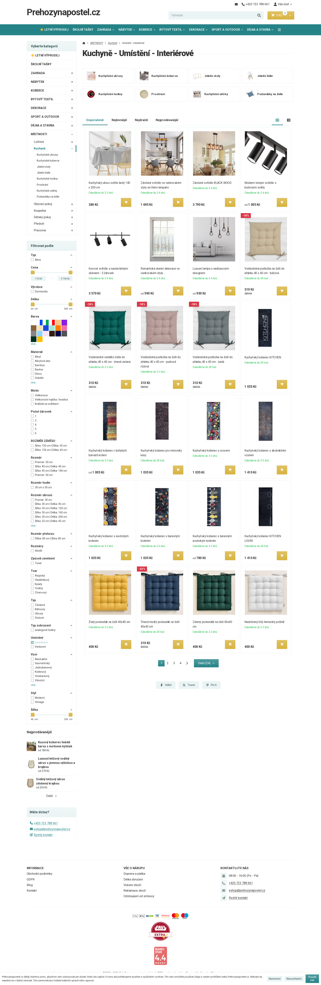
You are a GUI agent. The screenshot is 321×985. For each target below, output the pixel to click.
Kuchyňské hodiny (47, 178)
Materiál (37, 352)
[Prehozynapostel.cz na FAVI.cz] (160, 931)
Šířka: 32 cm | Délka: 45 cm (50, 521)
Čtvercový (41, 592)
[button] (290, 15)
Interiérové (41, 642)
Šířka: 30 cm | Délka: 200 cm (51, 516)
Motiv (35, 390)
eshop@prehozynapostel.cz (52, 829)
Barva (35, 316)
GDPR (31, 879)
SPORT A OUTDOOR (226, 29)
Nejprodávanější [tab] (167, 120)
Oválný (39, 588)
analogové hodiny (45, 630)
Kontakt (32, 890)
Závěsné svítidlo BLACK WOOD (212, 183)
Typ (33, 255)
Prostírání (42, 184)
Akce (38, 259)
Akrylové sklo (42, 360)
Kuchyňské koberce (48, 160)
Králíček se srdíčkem (47, 403)
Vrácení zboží (132, 885)
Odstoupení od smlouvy (139, 896)
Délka (35, 299)
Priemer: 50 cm (44, 474)
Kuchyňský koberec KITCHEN (263, 357)
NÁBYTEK (125, 29)
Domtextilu (41, 291)
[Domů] (83, 43)
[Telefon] (224, 883)
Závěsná (40, 604)
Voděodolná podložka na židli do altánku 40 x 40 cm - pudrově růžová (161, 361)
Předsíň (39, 223)
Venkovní (40, 646)
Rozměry (37, 546)
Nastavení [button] (275, 978)
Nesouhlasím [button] (294, 978)
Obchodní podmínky (39, 873)
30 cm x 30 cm (43, 487)
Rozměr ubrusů (41, 495)
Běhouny (40, 609)
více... (34, 343)
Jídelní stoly (44, 166)
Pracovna (40, 230)
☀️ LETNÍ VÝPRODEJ (54, 29)
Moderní (40, 697)
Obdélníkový (42, 579)
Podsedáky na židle (48, 196)
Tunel (38, 563)
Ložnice (39, 142)
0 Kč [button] (281, 15)
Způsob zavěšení (43, 558)
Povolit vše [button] (312, 979)
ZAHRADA (104, 29)
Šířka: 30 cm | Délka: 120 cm (51, 508)
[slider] (33, 272)
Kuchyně (40, 148)
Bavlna (39, 369)
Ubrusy (39, 613)
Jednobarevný (43, 667)
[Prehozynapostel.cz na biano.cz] (160, 955)
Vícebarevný (42, 676)
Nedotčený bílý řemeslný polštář (265, 622)
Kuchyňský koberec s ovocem (211, 450)
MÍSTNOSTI (39, 134)
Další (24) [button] (204, 663)
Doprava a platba (134, 873)
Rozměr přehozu (42, 533)
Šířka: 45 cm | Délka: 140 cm (51, 470)
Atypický (40, 575)
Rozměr (36, 457)
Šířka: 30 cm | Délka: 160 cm (51, 512)
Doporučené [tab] (95, 120)
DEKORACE (197, 29)
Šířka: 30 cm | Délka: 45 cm (50, 503)
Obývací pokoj (43, 204)
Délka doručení (133, 879)
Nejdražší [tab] (141, 120)
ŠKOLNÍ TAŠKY (83, 29)
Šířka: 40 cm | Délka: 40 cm (50, 466)
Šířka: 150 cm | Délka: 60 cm (51, 449)
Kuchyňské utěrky (47, 190)
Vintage (39, 702)
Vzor (34, 654)
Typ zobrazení (41, 625)
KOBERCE (145, 29)
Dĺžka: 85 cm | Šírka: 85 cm (50, 538)
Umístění (37, 637)
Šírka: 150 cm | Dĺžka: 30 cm (51, 445)
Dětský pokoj (42, 217)
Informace (35, 868)
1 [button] (162, 663)
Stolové (39, 617)
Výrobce (37, 287)
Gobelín (39, 377)
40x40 (38, 550)
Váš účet (283, 4)
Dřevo (38, 373)
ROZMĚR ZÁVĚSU (43, 441)
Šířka (34, 710)
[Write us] (224, 898)
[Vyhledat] (259, 15)
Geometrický (42, 663)
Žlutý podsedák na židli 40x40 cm (109, 622)
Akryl (38, 356)
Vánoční (39, 680)
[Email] (236, 4)
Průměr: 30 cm (43, 499)
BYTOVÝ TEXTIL (170, 29)
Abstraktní (41, 659)
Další (49, 796)
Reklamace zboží (135, 890)
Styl (33, 693)
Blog (30, 885)
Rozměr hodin (40, 482)
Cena (34, 267)
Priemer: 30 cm (44, 462)
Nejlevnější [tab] (119, 120)
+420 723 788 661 (46, 823)
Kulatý (38, 584)
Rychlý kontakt (43, 835)
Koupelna (40, 210)
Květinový (40, 671)
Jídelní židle (43, 172)
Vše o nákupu (134, 868)
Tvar (34, 571)
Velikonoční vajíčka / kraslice (51, 399)
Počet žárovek (41, 411)
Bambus (40, 365)
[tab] (277, 120)
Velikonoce (41, 395)
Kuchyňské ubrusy (47, 154)
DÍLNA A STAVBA (258, 29)
